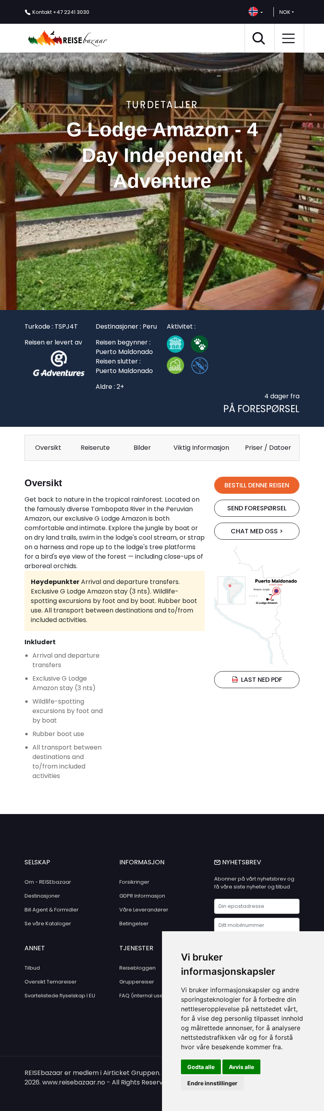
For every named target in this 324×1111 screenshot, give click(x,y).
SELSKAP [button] (37, 862)
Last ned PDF (261, 679)
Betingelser (134, 923)
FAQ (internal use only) (148, 995)
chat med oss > (257, 531)
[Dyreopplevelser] (203, 346)
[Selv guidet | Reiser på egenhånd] (203, 367)
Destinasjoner (42, 896)
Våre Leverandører (143, 909)
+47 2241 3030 (60, 12)
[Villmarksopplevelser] (179, 367)
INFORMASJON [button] (141, 862)
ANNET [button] (34, 948)
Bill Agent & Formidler (51, 909)
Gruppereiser (136, 981)
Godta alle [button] (201, 1066)
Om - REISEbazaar (47, 882)
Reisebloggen (137, 968)
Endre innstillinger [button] (212, 1083)
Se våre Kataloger (47, 923)
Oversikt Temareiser (50, 981)
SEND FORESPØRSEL (256, 508)
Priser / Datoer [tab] (268, 447)
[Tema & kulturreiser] (179, 346)
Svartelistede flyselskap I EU (59, 995)
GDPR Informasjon (142, 896)
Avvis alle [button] (241, 1066)
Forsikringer (134, 882)
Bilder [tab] (142, 447)
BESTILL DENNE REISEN (256, 485)
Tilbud (32, 968)
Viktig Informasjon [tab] (201, 447)
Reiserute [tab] (95, 447)
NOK (284, 12)
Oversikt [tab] (48, 447)
